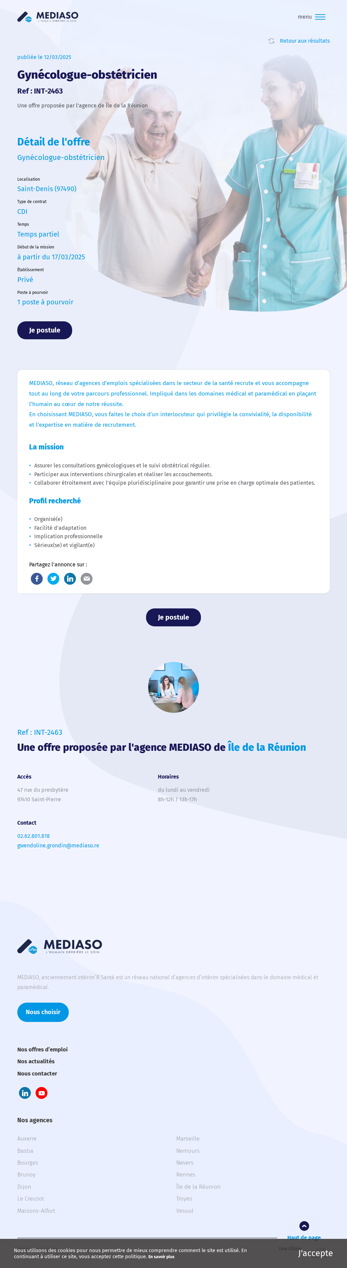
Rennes (185, 1174)
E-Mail (87, 579)
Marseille (188, 1138)
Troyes (184, 1198)
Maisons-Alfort (36, 1210)
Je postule (44, 330)
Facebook (37, 579)
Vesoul (184, 1210)
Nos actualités (36, 1061)
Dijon (24, 1186)
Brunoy (26, 1174)
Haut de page (304, 1237)
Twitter (53, 579)
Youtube (41, 1093)
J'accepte (315, 1253)
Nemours (188, 1150)
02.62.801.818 (33, 836)
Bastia (25, 1150)
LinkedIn (70, 579)
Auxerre (27, 1138)
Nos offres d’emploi (42, 1049)
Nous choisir (43, 1012)
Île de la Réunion (198, 1186)
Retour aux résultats (305, 41)
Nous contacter (37, 1073)
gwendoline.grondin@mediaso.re (58, 845)
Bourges (27, 1162)
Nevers (184, 1162)
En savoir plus (161, 1256)
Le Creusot (30, 1198)
